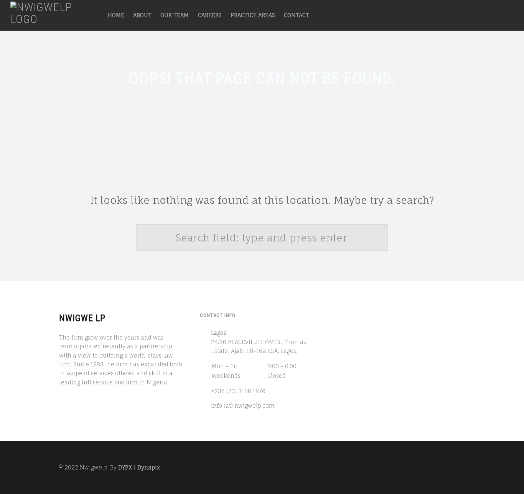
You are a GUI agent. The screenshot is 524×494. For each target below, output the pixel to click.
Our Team (174, 15)
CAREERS (210, 15)
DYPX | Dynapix (139, 467)
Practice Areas (253, 15)
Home (116, 15)
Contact (296, 15)
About (142, 15)
